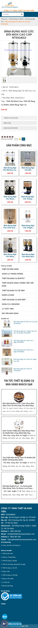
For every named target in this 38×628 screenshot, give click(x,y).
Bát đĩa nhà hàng (10, 313)
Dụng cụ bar (8, 295)
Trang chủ (4, 19)
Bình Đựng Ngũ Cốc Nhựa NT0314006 (10, 256)
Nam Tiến (25, 626)
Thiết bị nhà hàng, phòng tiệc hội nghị (17, 284)
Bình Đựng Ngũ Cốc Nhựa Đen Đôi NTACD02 (28, 256)
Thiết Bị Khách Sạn (14, 101)
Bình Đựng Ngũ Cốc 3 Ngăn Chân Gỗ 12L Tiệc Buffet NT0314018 (25, 332)
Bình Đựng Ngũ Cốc (18, 105)
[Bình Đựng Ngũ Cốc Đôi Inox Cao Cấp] (19, 76)
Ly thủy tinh (8, 309)
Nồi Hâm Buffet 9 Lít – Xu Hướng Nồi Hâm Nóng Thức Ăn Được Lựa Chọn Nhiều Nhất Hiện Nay (17, 488)
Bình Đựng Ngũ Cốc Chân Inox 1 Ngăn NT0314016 (10, 228)
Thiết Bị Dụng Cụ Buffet (16, 19)
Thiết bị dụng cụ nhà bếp (14, 300)
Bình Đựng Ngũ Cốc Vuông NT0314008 (27, 199)
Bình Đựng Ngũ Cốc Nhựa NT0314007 (10, 199)
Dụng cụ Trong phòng (12, 274)
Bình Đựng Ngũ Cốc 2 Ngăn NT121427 (28, 228)
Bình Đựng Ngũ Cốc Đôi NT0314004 (28, 170)
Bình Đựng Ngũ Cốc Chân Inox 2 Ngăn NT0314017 (24, 341)
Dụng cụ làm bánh (11, 304)
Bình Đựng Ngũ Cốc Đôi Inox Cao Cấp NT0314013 (10, 170)
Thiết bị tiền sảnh (10, 269)
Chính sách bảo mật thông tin (11, 545)
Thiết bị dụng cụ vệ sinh (13, 290)
